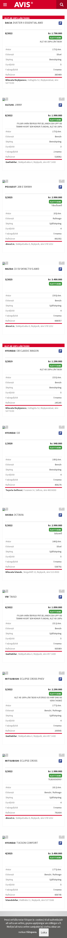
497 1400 (51, 162)
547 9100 (10, 82)
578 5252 (49, 244)
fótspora (31, 932)
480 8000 (52, 490)
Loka (44, 932)
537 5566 (49, 900)
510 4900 (55, 572)
